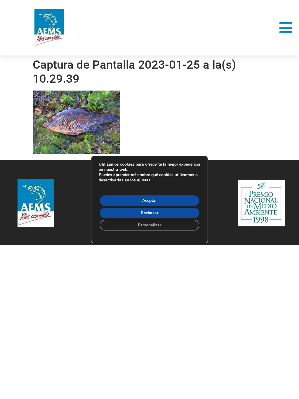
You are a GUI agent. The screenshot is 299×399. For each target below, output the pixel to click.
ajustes (143, 180)
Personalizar (149, 225)
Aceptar (149, 200)
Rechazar (149, 213)
